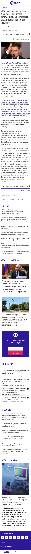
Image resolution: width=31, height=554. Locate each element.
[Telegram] (15, 552)
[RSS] (22, 537)
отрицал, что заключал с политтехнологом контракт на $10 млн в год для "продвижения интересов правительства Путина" (15, 112)
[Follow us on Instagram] (14, 537)
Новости (4, 8)
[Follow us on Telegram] (18, 537)
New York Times (6, 63)
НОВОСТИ (7, 409)
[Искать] (24, 552)
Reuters (14, 63)
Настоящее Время (6, 27)
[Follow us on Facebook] (2, 537)
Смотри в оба (9, 459)
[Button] (7, 34)
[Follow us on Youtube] (10, 537)
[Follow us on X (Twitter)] (6, 537)
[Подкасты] (26, 537)
